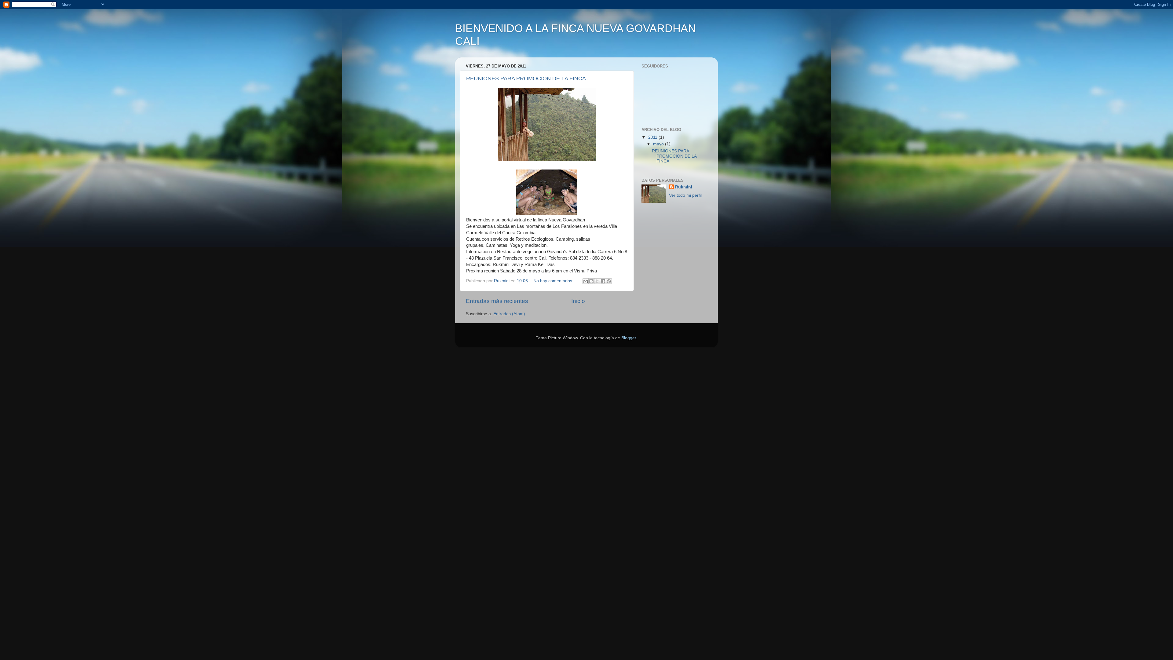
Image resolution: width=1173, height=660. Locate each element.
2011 (653, 137)
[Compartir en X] (597, 281)
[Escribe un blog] (591, 281)
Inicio (578, 301)
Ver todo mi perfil (685, 195)
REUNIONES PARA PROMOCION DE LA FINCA (526, 78)
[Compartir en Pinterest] (609, 281)
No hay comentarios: (554, 281)
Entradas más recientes (497, 301)
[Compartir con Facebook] (603, 281)
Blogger (628, 338)
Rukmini (683, 187)
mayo (659, 144)
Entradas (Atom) (509, 314)
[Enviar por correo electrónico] (586, 281)
